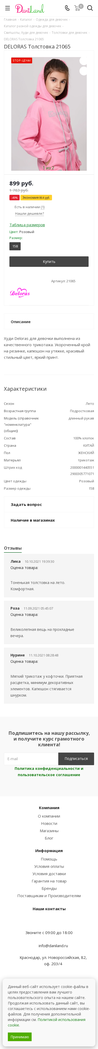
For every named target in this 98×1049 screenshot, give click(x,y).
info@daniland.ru (53, 945)
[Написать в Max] (49, 922)
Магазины (49, 830)
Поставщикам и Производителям (49, 895)
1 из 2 (48, 168)
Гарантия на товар (49, 881)
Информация (49, 850)
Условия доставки (49, 873)
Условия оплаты (49, 866)
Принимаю (19, 1036)
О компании (49, 816)
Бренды (49, 888)
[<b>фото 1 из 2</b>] (49, 114)
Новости (49, 823)
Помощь (49, 859)
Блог (49, 838)
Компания (49, 807)
